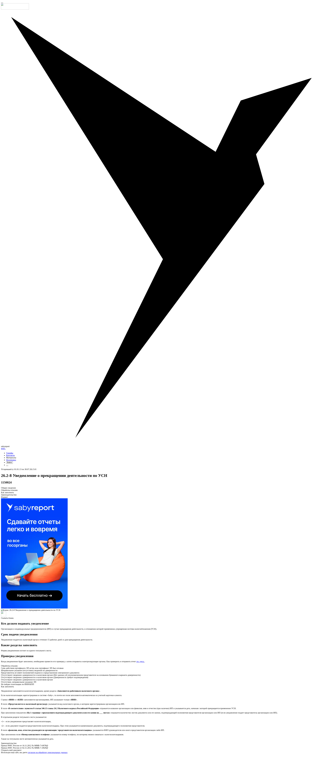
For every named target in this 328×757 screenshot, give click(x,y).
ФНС (3, 449)
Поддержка (11, 460)
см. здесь (140, 661)
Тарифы (9, 453)
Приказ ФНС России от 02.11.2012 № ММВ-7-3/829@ (24, 748)
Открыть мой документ (11, 750)
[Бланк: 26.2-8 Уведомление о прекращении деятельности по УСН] (164, 613)
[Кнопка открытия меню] (2, 2)
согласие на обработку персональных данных (48, 752)
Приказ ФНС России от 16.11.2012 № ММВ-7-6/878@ (24, 745)
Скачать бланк (7, 618)
